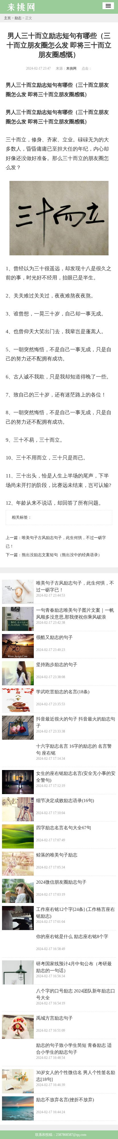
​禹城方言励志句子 (54, 1018)
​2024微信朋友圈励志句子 (61, 882)
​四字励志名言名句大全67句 (63, 827)
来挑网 (71, 68)
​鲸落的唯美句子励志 (56, 855)
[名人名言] (21, 12)
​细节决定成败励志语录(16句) (65, 800)
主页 (7, 18)
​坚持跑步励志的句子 (56, 664)
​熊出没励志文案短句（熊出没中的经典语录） (62, 555)
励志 (18, 18)
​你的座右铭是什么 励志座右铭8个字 (72, 936)
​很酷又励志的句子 (54, 637)
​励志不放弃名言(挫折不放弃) (65, 1099)
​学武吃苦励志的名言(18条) (62, 691)
